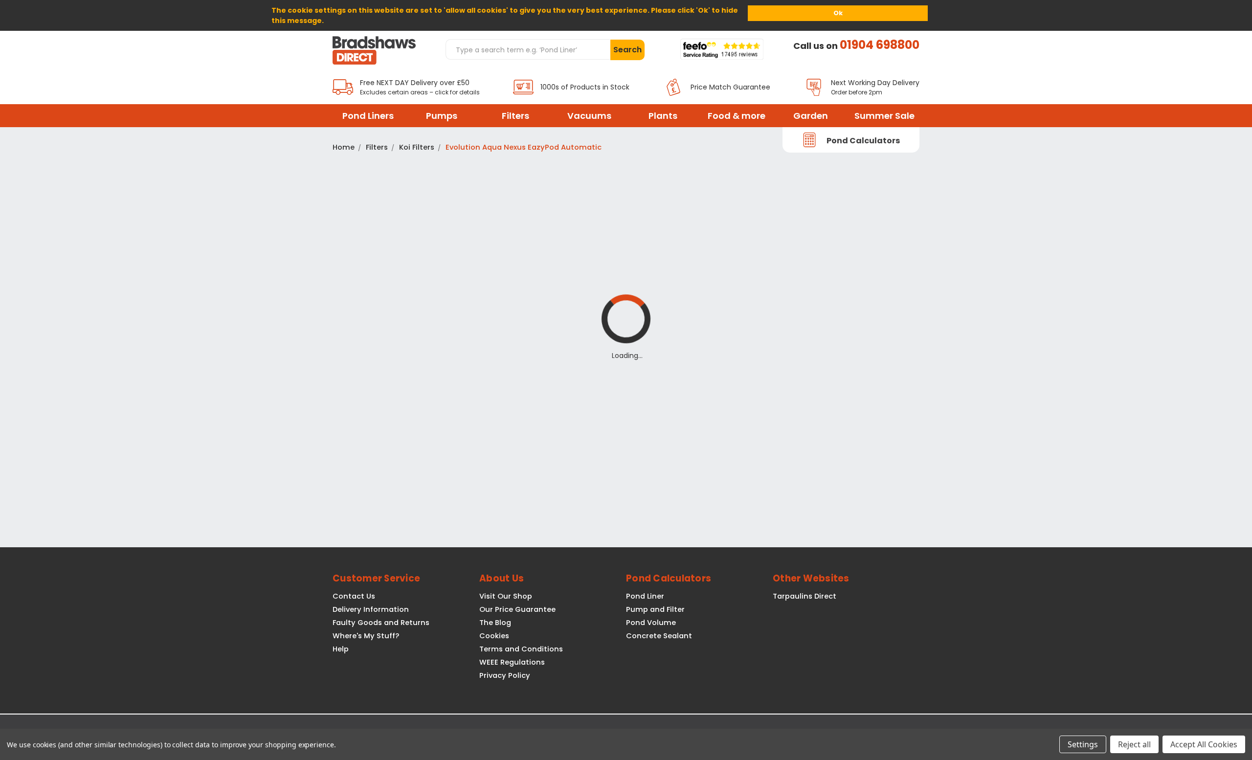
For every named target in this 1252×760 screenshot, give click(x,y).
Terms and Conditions (521, 649)
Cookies (494, 636)
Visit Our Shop (505, 596)
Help (341, 649)
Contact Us (354, 596)
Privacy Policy (504, 675)
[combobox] (528, 49)
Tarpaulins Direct (804, 596)
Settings (1083, 744)
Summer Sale (884, 116)
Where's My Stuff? (366, 636)
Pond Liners (368, 116)
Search (627, 49)
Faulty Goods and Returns (381, 622)
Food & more (736, 116)
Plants (662, 116)
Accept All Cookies (1203, 744)
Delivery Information (371, 609)
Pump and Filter (655, 609)
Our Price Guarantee (517, 609)
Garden (810, 116)
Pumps (441, 116)
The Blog (495, 622)
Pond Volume (651, 622)
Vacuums (589, 116)
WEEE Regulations (512, 662)
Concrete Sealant (659, 636)
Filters (515, 116)
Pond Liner (645, 596)
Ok (838, 13)
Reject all (1134, 744)
